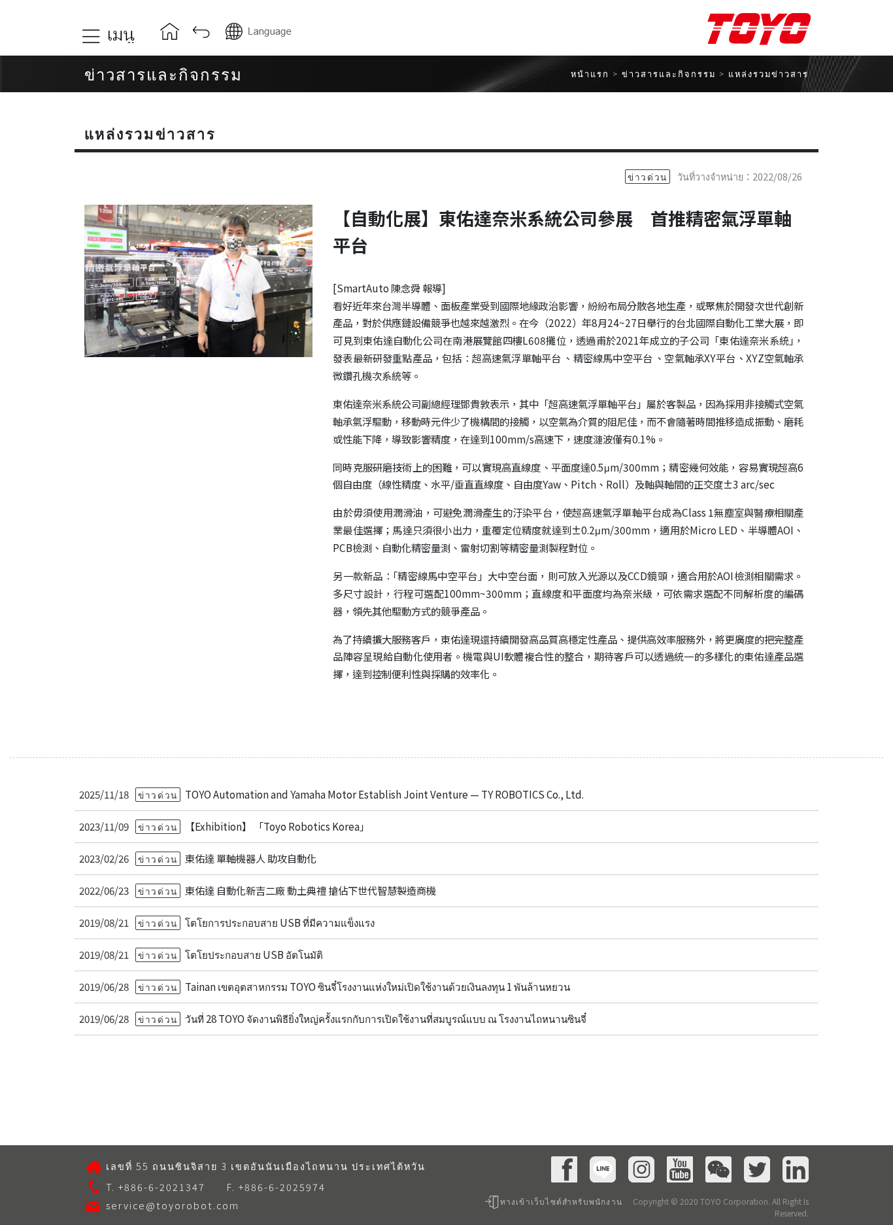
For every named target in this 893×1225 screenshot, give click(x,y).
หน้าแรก (590, 73)
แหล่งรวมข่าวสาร (768, 73)
